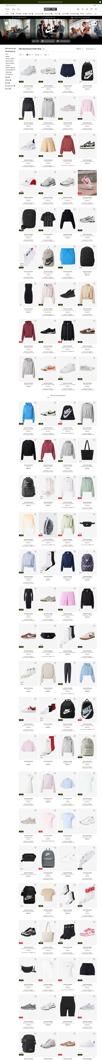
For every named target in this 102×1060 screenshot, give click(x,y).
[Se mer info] (28, 93)
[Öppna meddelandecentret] (87, 9)
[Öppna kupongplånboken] (78, 9)
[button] (80, 49)
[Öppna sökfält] (95, 14)
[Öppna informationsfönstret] (100, 2)
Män (13, 9)
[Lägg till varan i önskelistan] (35, 61)
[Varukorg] (96, 9)
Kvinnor (7, 9)
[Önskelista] (91, 9)
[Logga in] (83, 9)
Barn (18, 9)
